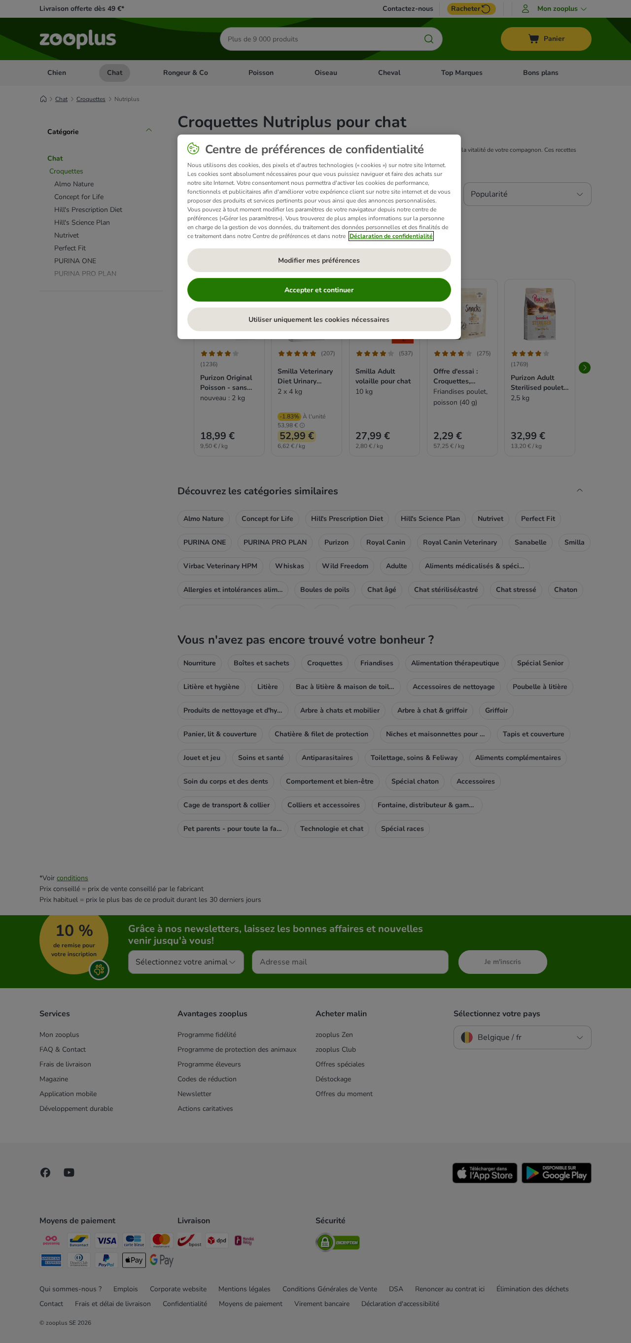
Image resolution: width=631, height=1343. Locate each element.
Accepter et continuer (318, 290)
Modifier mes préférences (319, 260)
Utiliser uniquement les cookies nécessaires (318, 319)
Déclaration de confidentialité (391, 236)
